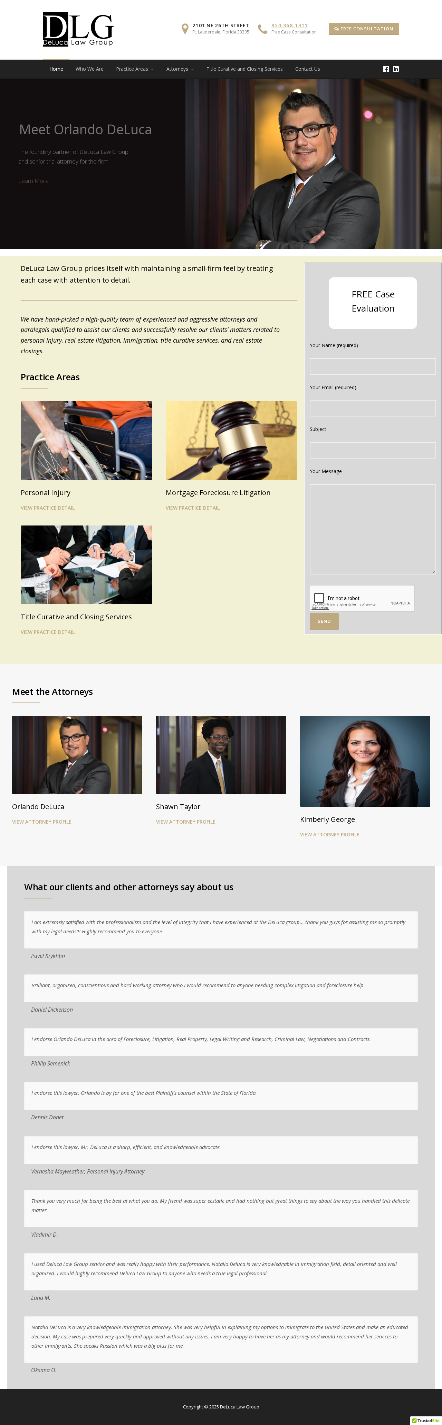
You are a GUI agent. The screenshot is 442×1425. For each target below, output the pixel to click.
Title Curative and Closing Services (244, 69)
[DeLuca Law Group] (78, 29)
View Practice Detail (48, 507)
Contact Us (307, 69)
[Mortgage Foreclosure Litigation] (231, 439)
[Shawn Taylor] (221, 755)
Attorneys (177, 69)
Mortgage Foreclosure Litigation (218, 492)
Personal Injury (45, 492)
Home (56, 69)
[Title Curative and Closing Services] (86, 564)
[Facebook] (386, 68)
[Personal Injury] (86, 439)
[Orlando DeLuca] (77, 755)
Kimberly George (327, 819)
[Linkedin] (396, 68)
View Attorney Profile (41, 821)
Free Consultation (366, 29)
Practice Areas (132, 69)
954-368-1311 (289, 25)
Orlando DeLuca (38, 806)
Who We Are (90, 69)
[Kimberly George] (365, 761)
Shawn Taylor (178, 806)
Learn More (33, 181)
